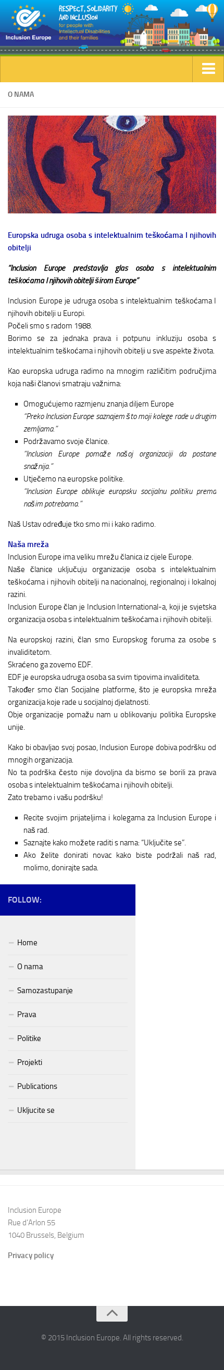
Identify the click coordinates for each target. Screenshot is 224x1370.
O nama (30, 966)
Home (27, 942)
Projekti (29, 1062)
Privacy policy (31, 1255)
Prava (26, 1014)
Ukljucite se (36, 1110)
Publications (37, 1086)
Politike (29, 1038)
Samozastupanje (45, 990)
